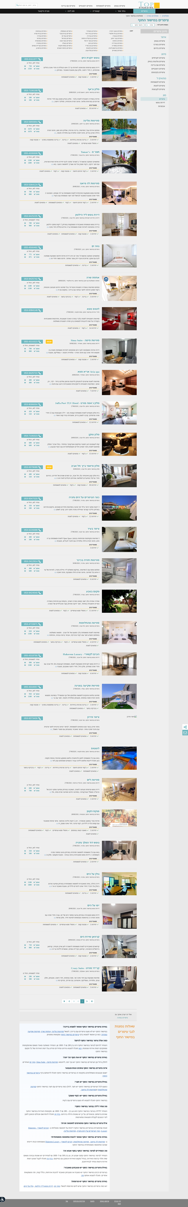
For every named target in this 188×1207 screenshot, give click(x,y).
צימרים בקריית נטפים (39, 46)
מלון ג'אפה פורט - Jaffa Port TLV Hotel (77, 403)
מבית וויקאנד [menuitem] (43, 11)
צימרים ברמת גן (41, 48)
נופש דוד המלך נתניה (87, 842)
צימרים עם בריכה (68, 5)
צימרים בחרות (42, 38)
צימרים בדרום (159, 48)
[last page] (64, 1001)
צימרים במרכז (159, 44)
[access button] (3, 1199)
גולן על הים (93, 874)
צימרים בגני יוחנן (117, 38)
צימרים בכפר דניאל (90, 41)
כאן (80, 1048)
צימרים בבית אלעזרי (116, 33)
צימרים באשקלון (66, 31)
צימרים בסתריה (117, 46)
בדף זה (57, 1114)
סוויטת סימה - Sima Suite (85, 340)
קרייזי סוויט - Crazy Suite (85, 968)
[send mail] (185, 732)
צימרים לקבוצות (158, 89)
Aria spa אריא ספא (88, 371)
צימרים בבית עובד (66, 33)
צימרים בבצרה (118, 36)
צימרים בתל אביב (91, 50)
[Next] (69, 1001)
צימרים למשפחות (103, 5)
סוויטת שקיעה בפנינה (86, 685)
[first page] (91, 1001)
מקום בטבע (92, 591)
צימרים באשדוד (91, 31)
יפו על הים (93, 905)
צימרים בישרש (118, 41)
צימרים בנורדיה (117, 43)
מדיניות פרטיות (79, 1201)
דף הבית (117, 1201)
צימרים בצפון (119, 5)
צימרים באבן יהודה (116, 31)
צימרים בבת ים (67, 36)
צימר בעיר (93, 528)
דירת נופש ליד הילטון (87, 214)
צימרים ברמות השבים (64, 48)
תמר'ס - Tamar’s (90, 152)
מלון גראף (93, 89)
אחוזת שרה (92, 277)
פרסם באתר (104, 1201)
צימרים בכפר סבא (66, 41)
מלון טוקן (94, 434)
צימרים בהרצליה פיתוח (89, 38)
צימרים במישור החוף (70, 1034)
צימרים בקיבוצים (158, 72)
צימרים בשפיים (117, 50)
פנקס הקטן (93, 811)
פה (82, 1175)
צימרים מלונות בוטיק (156, 61)
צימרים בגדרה (42, 36)
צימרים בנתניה (41, 43)
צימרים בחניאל (67, 38)
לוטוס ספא (93, 309)
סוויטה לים (93, 779)
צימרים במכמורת (41, 41)
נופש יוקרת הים (90, 57)
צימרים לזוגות (159, 85)
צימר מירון (93, 717)
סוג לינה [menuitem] (70, 11)
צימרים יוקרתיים (158, 58)
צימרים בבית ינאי (91, 33)
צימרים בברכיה (92, 36)
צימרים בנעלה (67, 43)
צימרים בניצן (92, 43)
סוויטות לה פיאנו (89, 183)
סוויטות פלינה (91, 120)
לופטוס (95, 748)
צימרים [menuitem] (144, 11)
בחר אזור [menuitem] (121, 11)
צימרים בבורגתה (41, 31)
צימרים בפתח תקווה (65, 46)
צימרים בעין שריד (91, 46)
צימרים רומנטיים (85, 5)
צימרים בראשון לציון (116, 48)
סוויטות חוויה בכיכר (87, 560)
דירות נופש (160, 102)
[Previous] (86, 1001)
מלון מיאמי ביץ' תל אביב (85, 466)
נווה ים (95, 246)
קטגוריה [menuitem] (95, 11)
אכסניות (161, 106)
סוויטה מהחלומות (89, 622)
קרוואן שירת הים (89, 936)
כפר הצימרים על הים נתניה (84, 497)
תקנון (92, 1201)
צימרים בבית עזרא (40, 33)
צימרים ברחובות (91, 48)
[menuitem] (119, 4)
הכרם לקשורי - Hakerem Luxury (81, 654)
